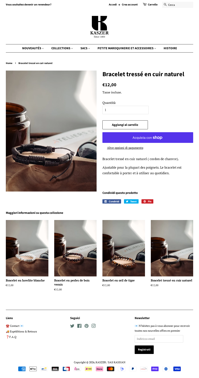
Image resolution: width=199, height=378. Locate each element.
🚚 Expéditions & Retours (21, 331)
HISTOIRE (170, 48)
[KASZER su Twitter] (72, 326)
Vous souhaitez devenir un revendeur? (28, 5)
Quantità (109, 102)
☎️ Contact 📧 (15, 326)
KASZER (101, 362)
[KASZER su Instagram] (93, 326)
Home (9, 63)
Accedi (113, 5)
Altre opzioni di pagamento (125, 148)
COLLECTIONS (61, 48)
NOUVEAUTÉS (32, 48)
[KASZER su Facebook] (79, 326)
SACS (84, 48)
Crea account (130, 5)
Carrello (153, 5)
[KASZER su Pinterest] (86, 326)
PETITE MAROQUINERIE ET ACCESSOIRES (126, 48)
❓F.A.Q (11, 337)
